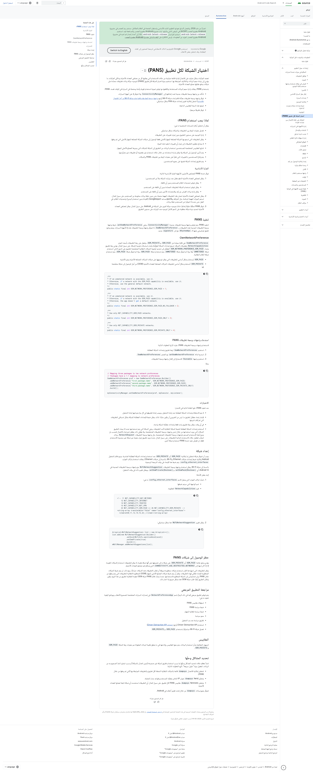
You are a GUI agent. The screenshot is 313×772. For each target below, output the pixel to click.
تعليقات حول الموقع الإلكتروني (217, 767)
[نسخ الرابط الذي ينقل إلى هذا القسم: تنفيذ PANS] (192, 219)
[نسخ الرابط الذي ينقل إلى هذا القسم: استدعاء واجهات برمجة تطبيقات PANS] (170, 340)
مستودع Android (271, 733)
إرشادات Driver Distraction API (160, 625)
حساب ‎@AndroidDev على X (175, 737)
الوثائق (308, 10)
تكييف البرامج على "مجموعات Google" (172, 757)
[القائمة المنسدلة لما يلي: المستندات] (282, 3)
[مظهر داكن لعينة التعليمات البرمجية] (204, 273)
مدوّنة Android (179, 741)
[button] (298, 51)
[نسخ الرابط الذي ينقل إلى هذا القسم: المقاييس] (196, 639)
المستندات (288, 3)
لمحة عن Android (271, 767)
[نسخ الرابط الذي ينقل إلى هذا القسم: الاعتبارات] (197, 403)
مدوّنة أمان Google (178, 745)
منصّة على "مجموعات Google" (174, 749)
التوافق (253, 16)
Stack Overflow (86, 749)
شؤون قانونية (251, 767)
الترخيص (242, 767)
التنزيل (275, 741)
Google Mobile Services (83, 745)
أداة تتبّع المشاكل (87, 753)
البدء (292, 16)
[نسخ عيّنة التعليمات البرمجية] (207, 273)
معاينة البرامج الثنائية (270, 745)
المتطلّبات (274, 737)
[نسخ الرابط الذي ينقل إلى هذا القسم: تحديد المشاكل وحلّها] (182, 658)
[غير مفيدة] (106, 61)
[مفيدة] (110, 61)
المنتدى (260, 767)
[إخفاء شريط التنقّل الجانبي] (283, 767)
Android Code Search (266, 3)
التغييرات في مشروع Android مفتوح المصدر (141, 37)
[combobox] (53, 3)
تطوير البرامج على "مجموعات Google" (172, 753)
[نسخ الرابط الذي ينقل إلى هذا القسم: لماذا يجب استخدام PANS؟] (175, 120)
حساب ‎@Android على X (176, 733)
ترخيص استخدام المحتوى (154, 712)
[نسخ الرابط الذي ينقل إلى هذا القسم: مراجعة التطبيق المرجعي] (178, 589)
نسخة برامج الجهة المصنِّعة (269, 749)
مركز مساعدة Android (85, 733)
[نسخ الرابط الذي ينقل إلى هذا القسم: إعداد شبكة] (193, 451)
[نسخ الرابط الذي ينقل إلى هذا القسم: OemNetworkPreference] (177, 237)
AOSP (207, 61)
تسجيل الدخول (8, 3)
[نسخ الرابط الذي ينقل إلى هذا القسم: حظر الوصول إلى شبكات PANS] (170, 557)
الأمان (282, 16)
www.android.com (85, 741)
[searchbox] (296, 24)
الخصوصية (233, 767)
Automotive (221, 16)
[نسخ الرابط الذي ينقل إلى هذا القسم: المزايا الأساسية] (192, 168)
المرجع (207, 16)
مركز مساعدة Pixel (86, 737)
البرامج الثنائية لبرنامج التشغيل (268, 753)
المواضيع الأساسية (268, 16)
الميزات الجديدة (305, 16)
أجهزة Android (238, 16)
